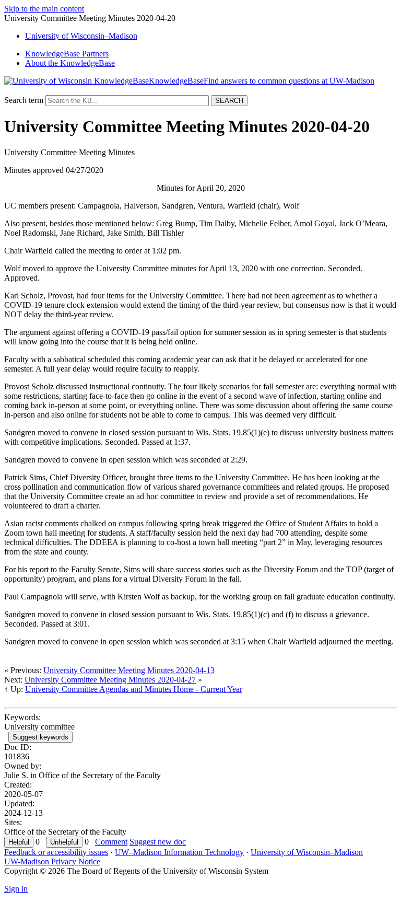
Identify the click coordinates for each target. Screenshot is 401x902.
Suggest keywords (40, 737)
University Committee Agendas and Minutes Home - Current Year (133, 689)
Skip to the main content (44, 8)
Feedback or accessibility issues (56, 852)
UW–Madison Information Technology (179, 852)
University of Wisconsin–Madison (307, 852)
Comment (111, 841)
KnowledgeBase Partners (67, 53)
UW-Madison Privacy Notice (52, 861)
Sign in (16, 888)
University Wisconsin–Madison (81, 35)
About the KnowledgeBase (70, 63)
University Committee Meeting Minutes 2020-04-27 (110, 679)
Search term (23, 100)
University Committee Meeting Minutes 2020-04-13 (129, 670)
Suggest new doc (157, 841)
